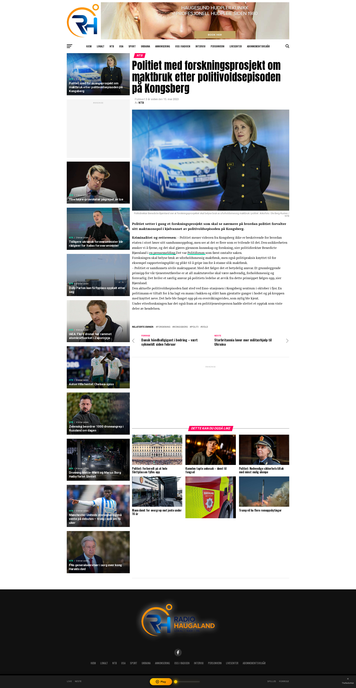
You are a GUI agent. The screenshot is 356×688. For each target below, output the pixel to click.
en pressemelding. (162, 253)
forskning (163, 327)
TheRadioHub (348, 683)
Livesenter (236, 46)
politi (195, 327)
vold (205, 327)
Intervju (200, 46)
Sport (132, 46)
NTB (112, 46)
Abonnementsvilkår (258, 46)
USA (121, 46)
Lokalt (100, 46)
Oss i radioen (182, 46)
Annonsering (162, 46)
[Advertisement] (98, 131)
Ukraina (145, 46)
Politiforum (196, 253)
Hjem (89, 46)
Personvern (217, 46)
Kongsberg (181, 327)
